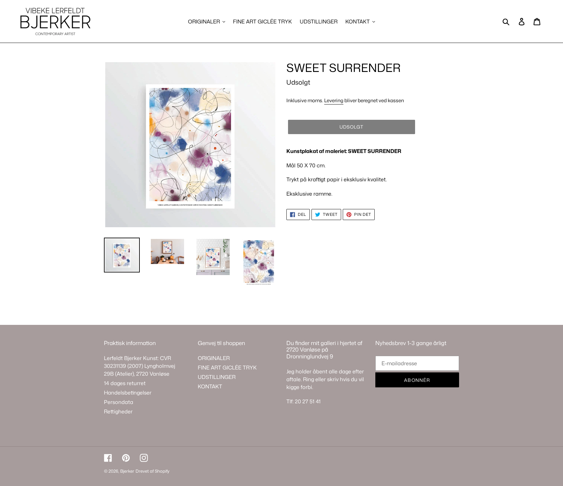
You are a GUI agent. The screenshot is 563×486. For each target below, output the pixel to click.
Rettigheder (118, 411)
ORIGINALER (214, 358)
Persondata (118, 402)
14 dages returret (125, 383)
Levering (333, 100)
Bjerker (127, 471)
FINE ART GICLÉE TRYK (227, 367)
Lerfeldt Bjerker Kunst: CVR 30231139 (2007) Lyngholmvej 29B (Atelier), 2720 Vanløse (139, 365)
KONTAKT (210, 386)
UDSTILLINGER (217, 377)
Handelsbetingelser (128, 392)
